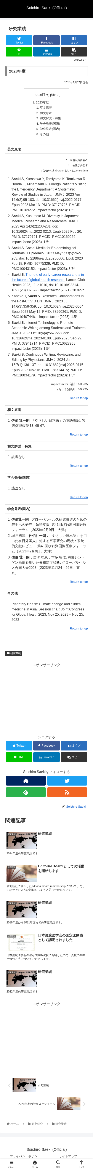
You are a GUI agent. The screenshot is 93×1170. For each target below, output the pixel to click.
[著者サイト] (26, 781)
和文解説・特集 (50, 118)
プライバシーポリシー (25, 1156)
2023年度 (42, 102)
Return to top (79, 398)
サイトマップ (68, 1156)
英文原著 (46, 107)
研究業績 (15, 653)
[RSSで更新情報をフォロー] (67, 792)
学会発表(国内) (50, 129)
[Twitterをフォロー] (67, 781)
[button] (83, 669)
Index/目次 (41, 95)
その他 (44, 134)
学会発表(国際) (50, 123)
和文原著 (46, 113)
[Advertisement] (46, 698)
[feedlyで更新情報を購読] (26, 792)
